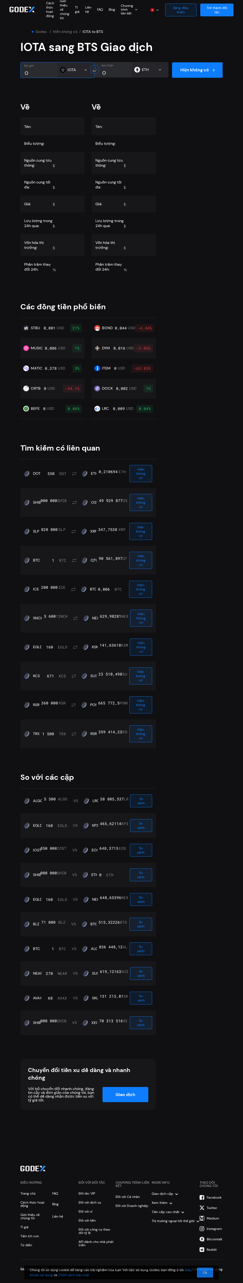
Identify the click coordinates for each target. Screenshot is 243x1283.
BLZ (36, 924)
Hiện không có (65, 31)
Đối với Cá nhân (128, 1196)
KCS (36, 676)
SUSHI (95, 676)
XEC (95, 1023)
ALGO (38, 801)
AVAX (37, 998)
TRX (36, 734)
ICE (36, 589)
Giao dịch (125, 1094)
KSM (95, 647)
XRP (93, 531)
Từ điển (26, 1245)
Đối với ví (85, 1211)
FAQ (100, 9)
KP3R (96, 825)
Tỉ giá (77, 9)
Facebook (214, 1197)
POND (95, 705)
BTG (94, 924)
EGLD (37, 647)
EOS (95, 850)
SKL (95, 998)
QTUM (96, 560)
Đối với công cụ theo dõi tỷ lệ (94, 1231)
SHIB (37, 502)
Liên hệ (88, 9)
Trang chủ (28, 1193)
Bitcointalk (214, 1239)
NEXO (97, 618)
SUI (95, 973)
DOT (37, 473)
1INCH (38, 618)
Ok (205, 1272)
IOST (37, 850)
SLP (36, 531)
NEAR (37, 973)
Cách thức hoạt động (50, 9)
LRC (96, 801)
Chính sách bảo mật (73, 1275)
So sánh (141, 801)
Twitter (212, 1208)
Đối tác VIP (87, 1193)
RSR (36, 705)
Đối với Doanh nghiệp (132, 1205)
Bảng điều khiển (180, 10)
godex (41, 31)
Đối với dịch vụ (90, 1202)
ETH (94, 473)
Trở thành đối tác (217, 10)
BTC (36, 560)
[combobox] (129, 9)
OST (94, 502)
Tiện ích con (29, 1236)
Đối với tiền (87, 1220)
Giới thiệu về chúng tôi (30, 1216)
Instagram (214, 1228)
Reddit (212, 1249)
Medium (213, 1218)
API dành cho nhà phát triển (96, 1243)
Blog (112, 9)
